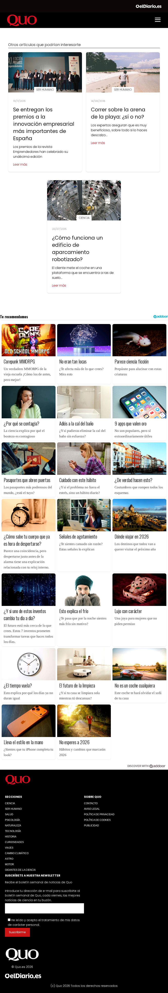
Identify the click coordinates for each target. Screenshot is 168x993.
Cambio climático (16, 853)
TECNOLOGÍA (13, 831)
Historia (10, 836)
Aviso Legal (92, 808)
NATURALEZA (13, 825)
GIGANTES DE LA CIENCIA (20, 869)
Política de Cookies (97, 820)
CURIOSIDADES (14, 842)
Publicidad (91, 825)
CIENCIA (10, 803)
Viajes (9, 847)
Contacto (91, 803)
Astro (9, 858)
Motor (9, 864)
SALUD (9, 814)
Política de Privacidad (99, 814)
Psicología (12, 820)
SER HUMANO (13, 808)
